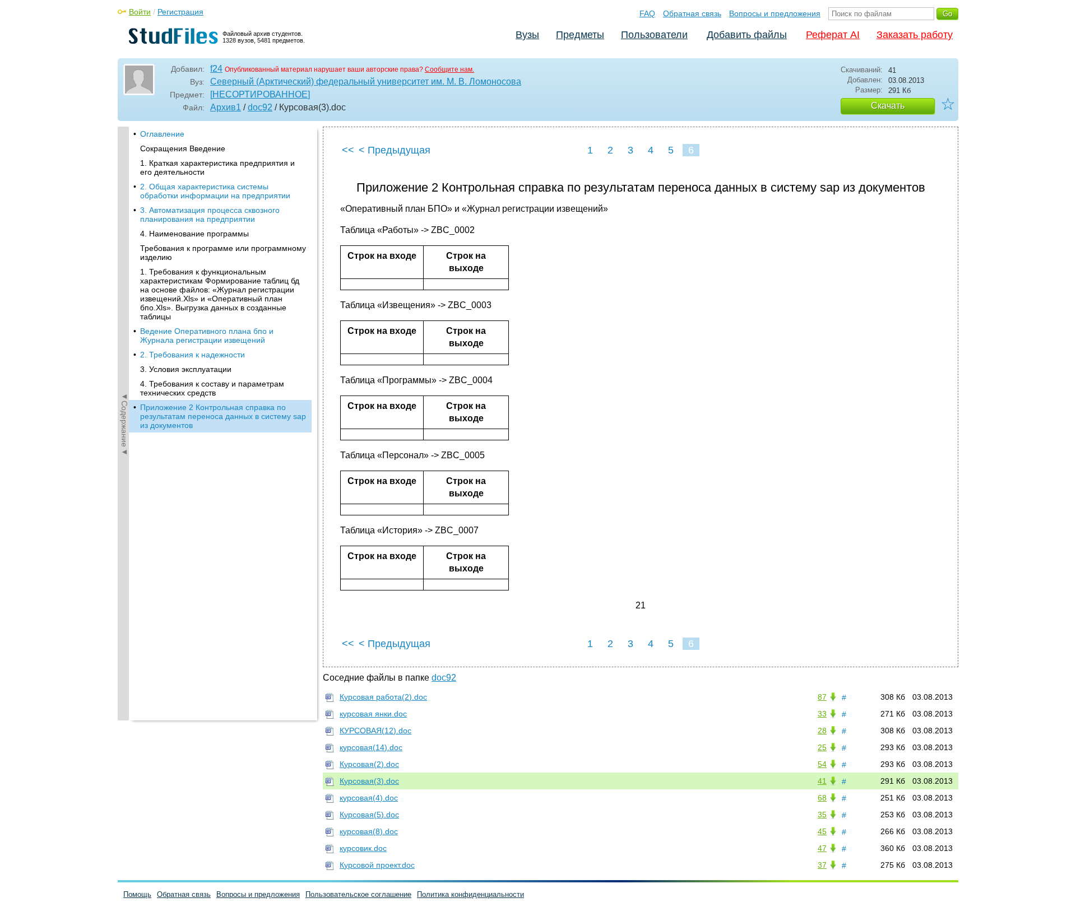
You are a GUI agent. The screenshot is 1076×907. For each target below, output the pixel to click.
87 (822, 696)
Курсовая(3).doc (369, 780)
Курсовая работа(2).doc (383, 696)
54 (822, 764)
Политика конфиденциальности (470, 894)
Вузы (527, 34)
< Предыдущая (394, 150)
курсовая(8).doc (369, 831)
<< (348, 150)
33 (822, 713)
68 (822, 797)
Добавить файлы (747, 34)
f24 (216, 68)
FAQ (647, 13)
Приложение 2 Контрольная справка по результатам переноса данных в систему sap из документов (223, 416)
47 (822, 848)
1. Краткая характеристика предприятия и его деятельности (217, 167)
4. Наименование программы (194, 233)
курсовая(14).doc (371, 747)
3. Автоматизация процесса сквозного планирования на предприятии (210, 215)
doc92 (260, 107)
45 (822, 831)
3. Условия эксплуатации (185, 369)
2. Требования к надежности (192, 354)
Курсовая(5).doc (369, 814)
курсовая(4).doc (369, 797)
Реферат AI (833, 34)
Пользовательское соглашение (358, 894)
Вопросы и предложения (774, 13)
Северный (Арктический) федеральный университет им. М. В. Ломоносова (365, 81)
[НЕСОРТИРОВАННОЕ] (260, 94)
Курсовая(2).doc (369, 764)
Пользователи (654, 34)
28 (822, 730)
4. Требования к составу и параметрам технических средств (212, 388)
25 (822, 747)
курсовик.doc (363, 848)
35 (822, 814)
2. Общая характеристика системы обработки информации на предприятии (215, 191)
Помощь (137, 894)
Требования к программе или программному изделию (223, 253)
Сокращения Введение (182, 148)
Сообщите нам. (449, 69)
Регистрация (180, 11)
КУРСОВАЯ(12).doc (375, 730)
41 (822, 780)
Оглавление (162, 133)
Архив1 (225, 107)
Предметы (580, 34)
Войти (140, 11)
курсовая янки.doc (373, 713)
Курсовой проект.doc (377, 865)
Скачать (888, 105)
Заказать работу (914, 34)
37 (822, 865)
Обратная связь (692, 13)
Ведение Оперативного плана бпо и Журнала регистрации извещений (206, 336)
